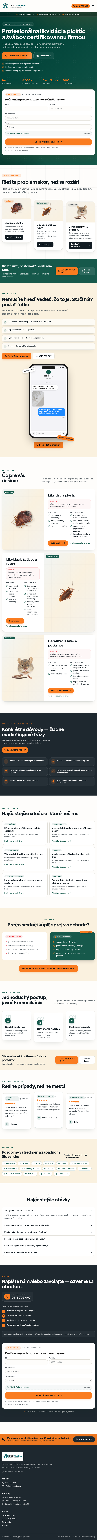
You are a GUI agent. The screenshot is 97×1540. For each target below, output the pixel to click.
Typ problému (10, 123)
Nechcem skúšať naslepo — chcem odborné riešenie (47, 968)
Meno (7, 104)
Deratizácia (6, 1522)
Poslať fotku (45, 55)
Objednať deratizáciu (75, 245)
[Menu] (93, 6)
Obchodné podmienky (87, 1537)
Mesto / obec (10, 114)
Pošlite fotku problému (50, 445)
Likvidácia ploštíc (8, 1515)
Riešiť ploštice (13, 237)
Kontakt (5, 1525)
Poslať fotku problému (18, 356)
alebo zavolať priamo (81, 543)
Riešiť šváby (44, 244)
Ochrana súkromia (63, 1537)
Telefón (52, 104)
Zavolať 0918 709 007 (18, 55)
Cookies (74, 1537)
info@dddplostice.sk (13, 1486)
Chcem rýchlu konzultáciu (47, 142)
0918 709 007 (82, 6)
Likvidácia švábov (9, 1519)
